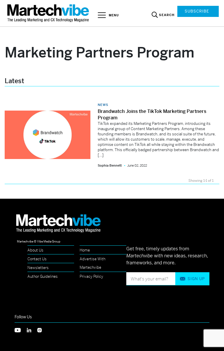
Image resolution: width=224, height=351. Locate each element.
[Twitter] (21, 329)
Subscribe (197, 11)
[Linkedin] (32, 329)
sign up (196, 278)
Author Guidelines (42, 276)
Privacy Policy (91, 276)
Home (85, 250)
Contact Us (37, 258)
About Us (35, 250)
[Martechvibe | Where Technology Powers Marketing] (49, 13)
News (103, 105)
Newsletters (38, 267)
